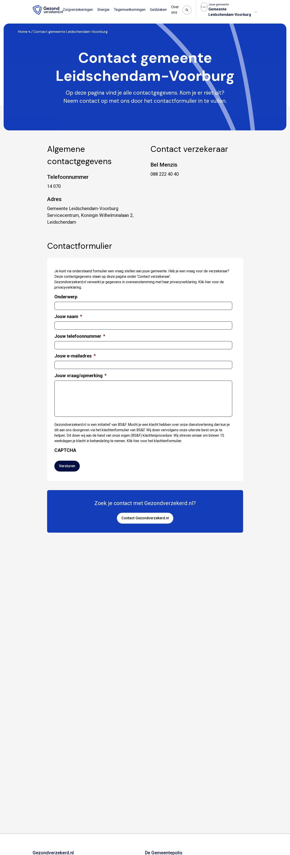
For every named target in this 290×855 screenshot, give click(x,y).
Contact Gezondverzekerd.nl (145, 518)
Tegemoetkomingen (129, 9)
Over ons (175, 9)
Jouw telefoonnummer (79, 336)
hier (208, 282)
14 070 (54, 186)
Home (23, 31)
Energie (103, 9)
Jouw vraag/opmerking (80, 375)
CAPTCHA (65, 450)
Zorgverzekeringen (78, 9)
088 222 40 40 (164, 174)
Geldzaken (158, 9)
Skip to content (22, 4)
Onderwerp (65, 296)
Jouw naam (68, 316)
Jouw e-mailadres (75, 356)
